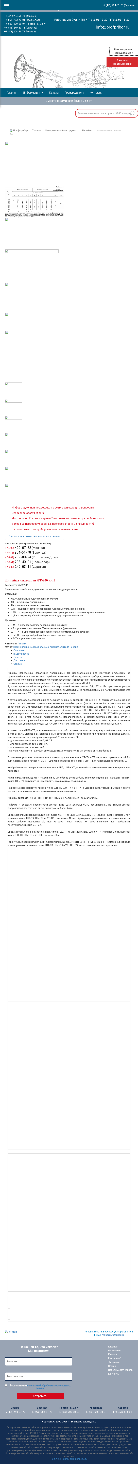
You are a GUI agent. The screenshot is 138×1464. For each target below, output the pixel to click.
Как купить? (115, 1358)
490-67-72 (18, 547)
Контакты (96, 92)
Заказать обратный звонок (122, 62)
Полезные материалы (120, 1369)
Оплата (17, 657)
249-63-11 (18, 566)
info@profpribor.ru (113, 27)
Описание (19, 650)
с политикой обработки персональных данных (49, 1387)
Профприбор (20, 130)
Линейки (87, 130)
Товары (36, 130)
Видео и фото (21, 653)
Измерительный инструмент (61, 130)
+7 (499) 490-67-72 (14, 1412)
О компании (114, 1350)
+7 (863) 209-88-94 (14, 23)
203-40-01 (18, 562)
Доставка (19, 660)
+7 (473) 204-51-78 (14, 16)
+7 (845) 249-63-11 (14, 27)
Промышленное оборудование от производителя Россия (45, 646)
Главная (12, 92)
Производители (74, 92)
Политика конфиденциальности (69, 1458)
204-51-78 (18, 552)
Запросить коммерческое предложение (34, 536)
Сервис (17, 663)
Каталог (54, 92)
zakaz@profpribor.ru (113, 1334)
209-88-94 (18, 557)
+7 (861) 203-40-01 (14, 19)
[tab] (71, 650)
